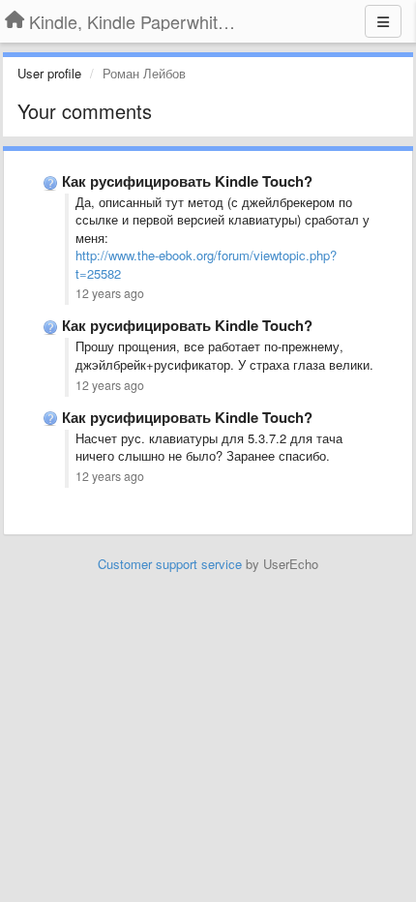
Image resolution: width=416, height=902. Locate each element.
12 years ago (109, 293)
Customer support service (170, 564)
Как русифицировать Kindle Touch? (187, 181)
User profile (49, 73)
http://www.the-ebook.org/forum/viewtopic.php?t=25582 (206, 264)
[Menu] (383, 21)
